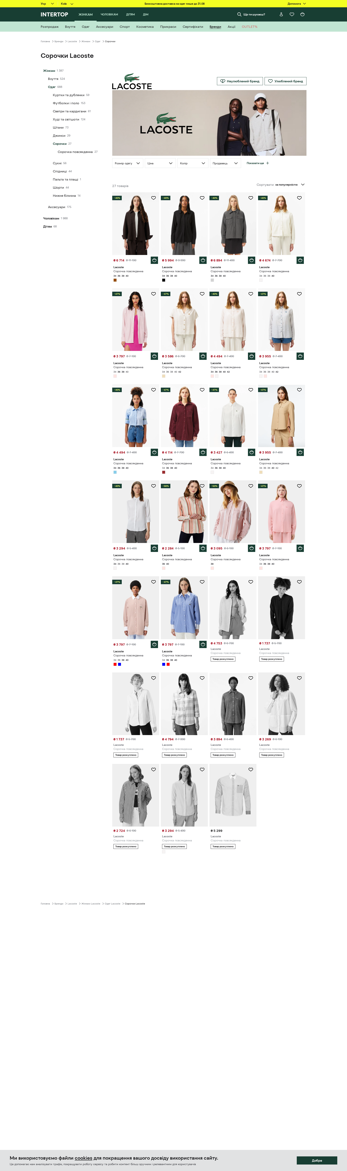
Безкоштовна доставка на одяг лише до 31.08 (175, 3)
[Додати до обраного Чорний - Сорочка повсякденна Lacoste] (202, 198)
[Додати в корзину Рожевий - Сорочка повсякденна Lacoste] (154, 356)
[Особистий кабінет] (281, 14)
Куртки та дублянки (68, 95)
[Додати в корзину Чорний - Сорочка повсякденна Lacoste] (203, 260)
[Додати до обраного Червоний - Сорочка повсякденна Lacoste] (153, 582)
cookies (83, 1158)
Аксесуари (56, 207)
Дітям (47, 226)
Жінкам (85, 41)
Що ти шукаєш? (254, 14)
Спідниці (60, 171)
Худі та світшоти (66, 119)
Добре (317, 1160)
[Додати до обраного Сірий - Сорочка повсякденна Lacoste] (251, 198)
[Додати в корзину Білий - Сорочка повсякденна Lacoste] (300, 260)
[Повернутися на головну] (54, 14)
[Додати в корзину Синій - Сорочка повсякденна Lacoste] (203, 644)
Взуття (53, 78)
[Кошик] (302, 14)
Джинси (59, 135)
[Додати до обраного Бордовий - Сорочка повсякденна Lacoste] (202, 390)
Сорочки (60, 143)
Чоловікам (51, 218)
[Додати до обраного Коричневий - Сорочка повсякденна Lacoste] (153, 198)
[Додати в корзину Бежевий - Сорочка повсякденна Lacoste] (203, 356)
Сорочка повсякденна (75, 151)
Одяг (97, 41)
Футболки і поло (66, 103)
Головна (45, 41)
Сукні (57, 163)
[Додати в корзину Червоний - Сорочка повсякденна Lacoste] (154, 644)
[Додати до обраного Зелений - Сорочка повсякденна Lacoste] (251, 582)
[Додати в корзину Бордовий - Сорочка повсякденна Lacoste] (203, 452)
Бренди (58, 41)
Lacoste (72, 41)
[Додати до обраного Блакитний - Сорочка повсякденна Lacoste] (153, 390)
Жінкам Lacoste (90, 903)
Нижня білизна (64, 195)
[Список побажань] (292, 14)
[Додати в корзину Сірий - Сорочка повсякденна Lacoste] (251, 260)
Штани (58, 127)
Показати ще (255, 163)
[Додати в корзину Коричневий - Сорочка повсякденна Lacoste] (154, 260)
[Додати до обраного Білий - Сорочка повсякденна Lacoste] (299, 198)
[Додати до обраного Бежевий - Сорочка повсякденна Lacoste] (202, 294)
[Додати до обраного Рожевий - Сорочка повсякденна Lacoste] (153, 294)
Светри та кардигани (69, 111)
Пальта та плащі (65, 179)
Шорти (58, 187)
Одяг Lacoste (112, 903)
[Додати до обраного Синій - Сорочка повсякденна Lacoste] (202, 582)
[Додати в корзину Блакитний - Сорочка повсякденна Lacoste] (154, 452)
